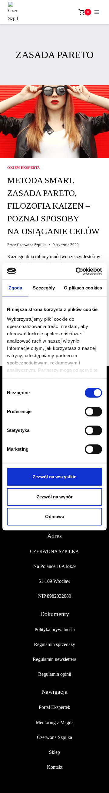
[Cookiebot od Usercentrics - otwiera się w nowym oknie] (77, 271)
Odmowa (54, 516)
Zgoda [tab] (15, 287)
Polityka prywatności (55, 629)
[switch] (93, 411)
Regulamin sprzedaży (54, 644)
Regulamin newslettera (54, 659)
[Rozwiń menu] (96, 12)
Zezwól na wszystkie (54, 476)
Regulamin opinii (54, 674)
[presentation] (54, 121)
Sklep (54, 752)
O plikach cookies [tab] (83, 287)
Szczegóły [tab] (44, 287)
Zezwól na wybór (55, 496)
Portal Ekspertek (54, 707)
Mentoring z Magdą (55, 722)
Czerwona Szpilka (32, 245)
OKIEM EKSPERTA (23, 167)
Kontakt (54, 767)
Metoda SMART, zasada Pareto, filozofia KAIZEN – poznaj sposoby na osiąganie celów (53, 206)
